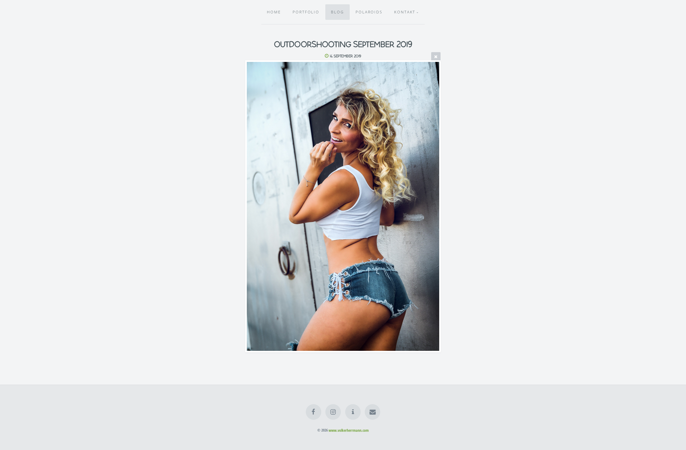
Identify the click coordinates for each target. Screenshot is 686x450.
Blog (337, 11)
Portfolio (306, 11)
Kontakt (404, 11)
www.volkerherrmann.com (349, 430)
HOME (274, 11)
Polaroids (369, 11)
